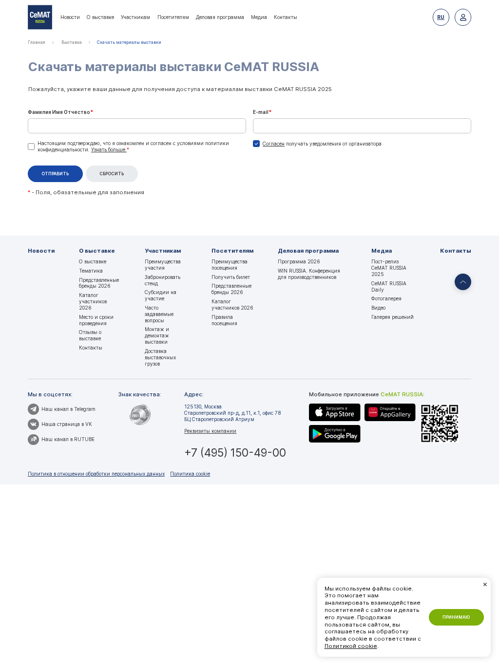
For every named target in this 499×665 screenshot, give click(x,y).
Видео (378, 308)
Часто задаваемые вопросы (159, 314)
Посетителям (173, 17)
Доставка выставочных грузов (160, 357)
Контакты (285, 17)
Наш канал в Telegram (68, 409)
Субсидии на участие (160, 295)
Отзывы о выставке (90, 335)
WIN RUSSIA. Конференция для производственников (309, 274)
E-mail (262, 112)
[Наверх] (463, 282)
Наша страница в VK (66, 424)
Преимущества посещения (229, 265)
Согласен (274, 144)
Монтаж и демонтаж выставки (157, 335)
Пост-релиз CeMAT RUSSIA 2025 (388, 268)
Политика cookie (190, 474)
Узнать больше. (109, 149)
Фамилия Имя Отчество (60, 112)
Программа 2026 (299, 261)
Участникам (135, 17)
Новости (70, 17)
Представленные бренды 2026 (99, 283)
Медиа (259, 17)
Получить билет (230, 277)
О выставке (100, 17)
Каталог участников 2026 (93, 301)
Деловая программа (220, 17)
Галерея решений (392, 317)
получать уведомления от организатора (322, 144)
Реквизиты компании (210, 431)
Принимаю (456, 617)
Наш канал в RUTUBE (68, 439)
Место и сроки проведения (96, 320)
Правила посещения (224, 320)
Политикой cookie (351, 646)
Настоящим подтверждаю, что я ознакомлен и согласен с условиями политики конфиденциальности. (133, 146)
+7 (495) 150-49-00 (235, 452)
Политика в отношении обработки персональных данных (96, 474)
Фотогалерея (386, 298)
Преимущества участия (163, 265)
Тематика (91, 271)
